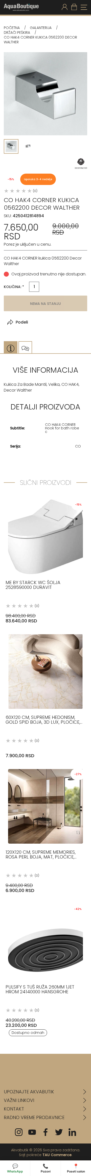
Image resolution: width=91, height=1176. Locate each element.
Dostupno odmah (28, 1032)
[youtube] (32, 1132)
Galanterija (41, 27)
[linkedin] (72, 1132)
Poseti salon (76, 1168)
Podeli (22, 322)
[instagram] (18, 1132)
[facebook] (45, 1132)
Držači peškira (17, 32)
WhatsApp (15, 1168)
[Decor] (81, 163)
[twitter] (59, 1132)
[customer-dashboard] (64, 7)
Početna (12, 27)
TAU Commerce (57, 1155)
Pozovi (46, 1168)
